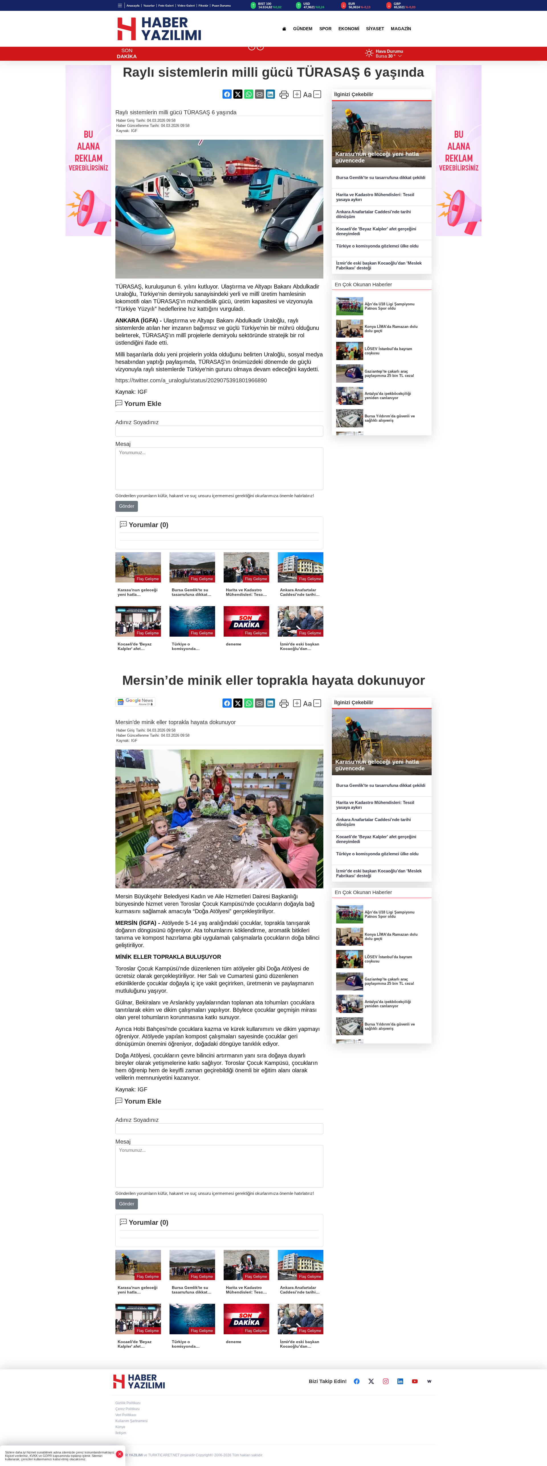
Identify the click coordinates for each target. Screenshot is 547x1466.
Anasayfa (133, 5)
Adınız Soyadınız (137, 422)
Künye (120, 1427)
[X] (371, 1381)
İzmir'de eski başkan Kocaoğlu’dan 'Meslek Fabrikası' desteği (379, 265)
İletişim (120, 1433)
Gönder (126, 506)
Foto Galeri (166, 5)
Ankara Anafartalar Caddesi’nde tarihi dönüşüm (373, 214)
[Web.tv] (429, 1381)
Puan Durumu (221, 5)
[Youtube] (415, 1381)
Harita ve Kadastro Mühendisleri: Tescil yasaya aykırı (375, 197)
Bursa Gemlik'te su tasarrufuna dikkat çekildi (380, 177)
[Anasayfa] (284, 29)
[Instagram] (385, 1381)
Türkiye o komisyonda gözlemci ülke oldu (377, 245)
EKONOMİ (348, 29)
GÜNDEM (303, 29)
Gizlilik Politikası (127, 1403)
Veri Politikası (125, 1415)
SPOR (325, 29)
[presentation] (251, 46)
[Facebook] (356, 1381)
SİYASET (375, 29)
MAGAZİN (401, 29)
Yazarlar (149, 5)
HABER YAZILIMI (129, 1455)
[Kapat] (119, 1454)
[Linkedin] (400, 1381)
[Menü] (120, 5)
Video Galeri (186, 5)
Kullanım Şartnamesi (131, 1421)
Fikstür (203, 5)
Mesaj (122, 444)
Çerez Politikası (127, 1409)
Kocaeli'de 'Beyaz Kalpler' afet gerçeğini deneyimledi (376, 231)
